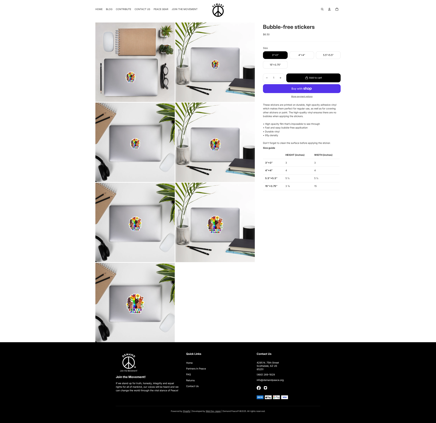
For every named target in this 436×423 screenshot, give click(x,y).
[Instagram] (265, 388)
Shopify (186, 411)
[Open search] (322, 9)
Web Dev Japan (213, 411)
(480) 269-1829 (266, 374)
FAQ (188, 374)
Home (189, 362)
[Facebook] (259, 388)
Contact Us (192, 386)
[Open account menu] (329, 9)
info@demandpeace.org (270, 380)
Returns (190, 380)
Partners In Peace (196, 368)
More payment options (302, 96)
